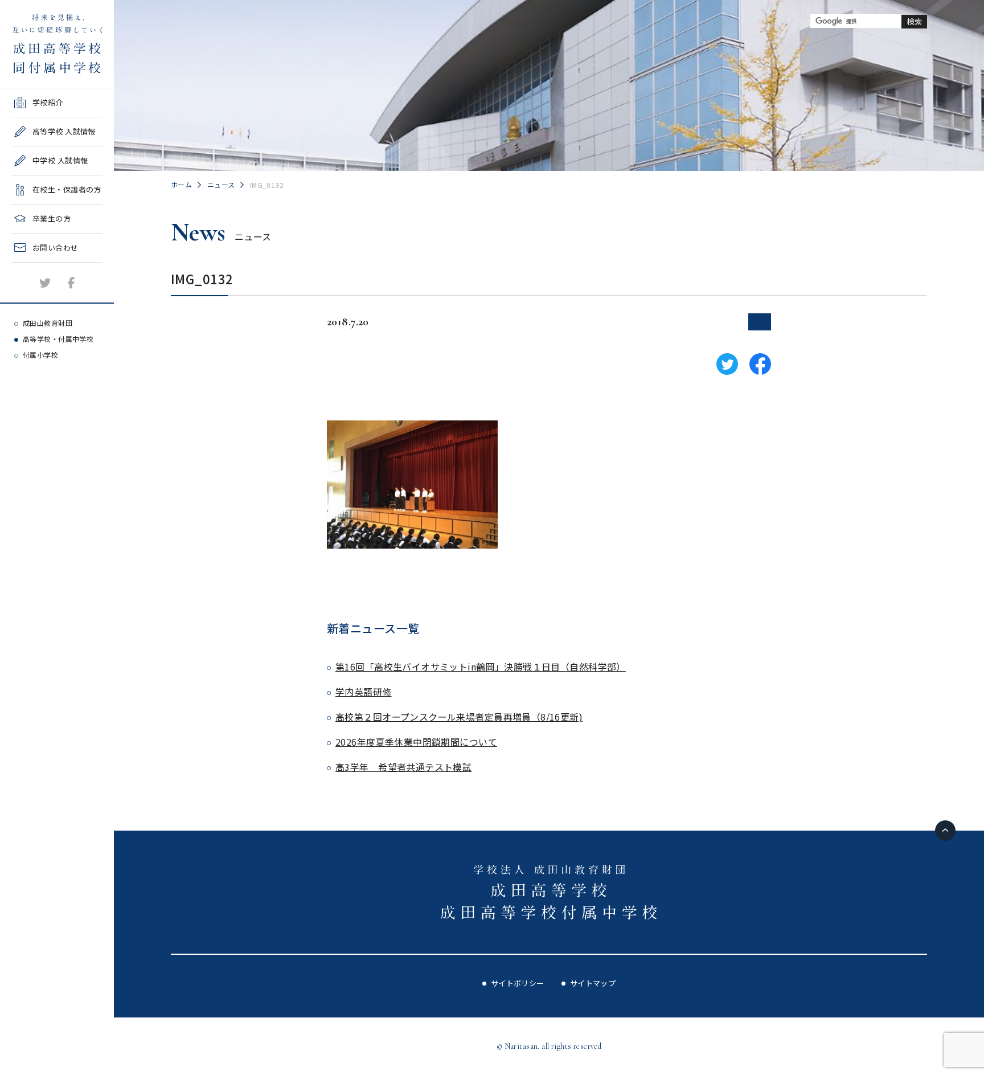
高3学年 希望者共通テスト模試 (403, 767)
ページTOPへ (945, 830)
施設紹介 (26, 266)
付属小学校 (40, 354)
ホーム (181, 184)
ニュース (221, 184)
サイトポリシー (517, 983)
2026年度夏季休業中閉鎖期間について (416, 742)
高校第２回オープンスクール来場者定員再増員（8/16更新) (459, 717)
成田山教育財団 (47, 323)
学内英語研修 (363, 691)
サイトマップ (593, 983)
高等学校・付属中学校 (58, 339)
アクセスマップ (37, 295)
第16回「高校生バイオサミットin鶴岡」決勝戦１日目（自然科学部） (480, 666)
